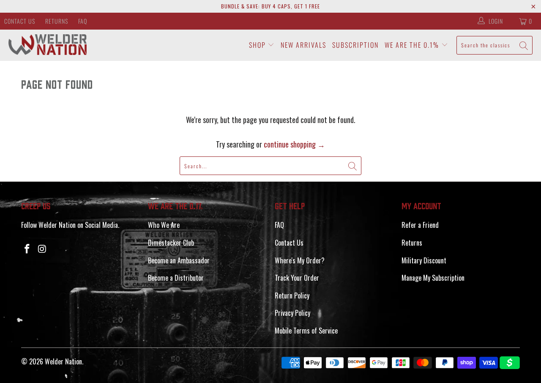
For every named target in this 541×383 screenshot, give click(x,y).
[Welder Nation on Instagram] (42, 248)
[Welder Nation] (47, 45)
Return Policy (292, 295)
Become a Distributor (176, 278)
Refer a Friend (420, 225)
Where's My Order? (300, 260)
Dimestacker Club (171, 243)
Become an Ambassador (179, 260)
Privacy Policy (292, 313)
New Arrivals (303, 45)
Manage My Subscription (433, 278)
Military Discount (424, 260)
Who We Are (164, 225)
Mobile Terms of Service (306, 331)
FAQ (82, 20)
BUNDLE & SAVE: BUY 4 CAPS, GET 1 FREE (270, 6)
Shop (258, 45)
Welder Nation (63, 361)
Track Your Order (297, 278)
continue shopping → (294, 144)
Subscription (355, 45)
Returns (56, 20)
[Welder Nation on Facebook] (27, 248)
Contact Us (19, 20)
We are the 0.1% (413, 45)
